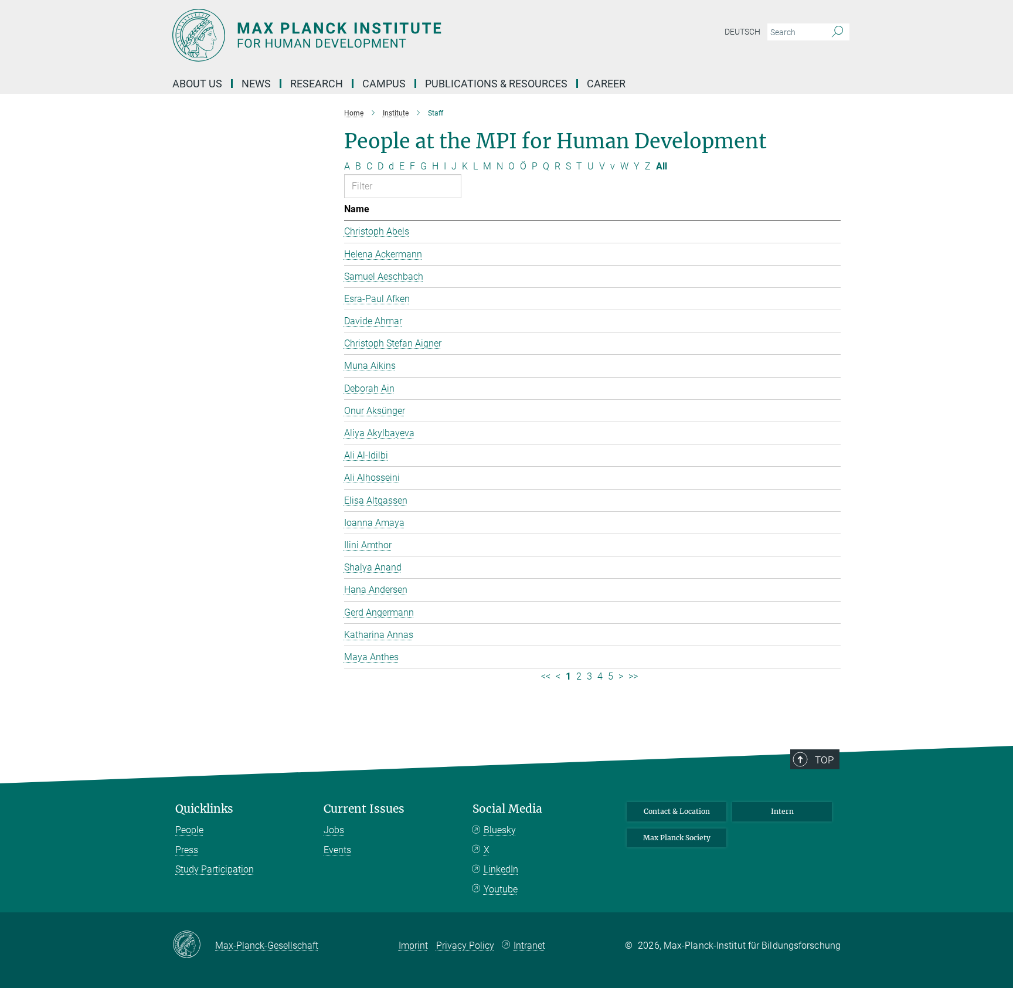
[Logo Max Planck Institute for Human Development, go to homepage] (392, 35)
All (661, 166)
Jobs (334, 830)
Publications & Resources (496, 83)
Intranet (529, 945)
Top (824, 760)
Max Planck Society (677, 837)
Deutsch (742, 31)
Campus (384, 83)
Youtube (501, 889)
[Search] (837, 32)
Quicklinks (204, 809)
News (256, 83)
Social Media (507, 809)
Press (186, 849)
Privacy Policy (465, 945)
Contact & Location (677, 811)
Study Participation (214, 869)
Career (606, 83)
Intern (782, 811)
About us (197, 83)
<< (545, 676)
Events (337, 849)
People (189, 830)
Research (316, 83)
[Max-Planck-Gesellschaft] (193, 945)
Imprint (413, 945)
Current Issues (364, 809)
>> (633, 676)
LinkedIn (501, 869)
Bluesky (500, 830)
